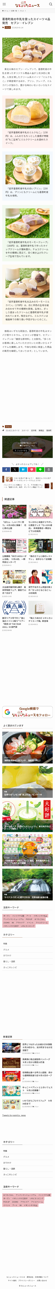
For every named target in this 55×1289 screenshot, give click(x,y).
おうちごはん (40, 919)
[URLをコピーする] (49, 469)
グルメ (8, 27)
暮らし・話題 (9, 961)
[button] (6, 469)
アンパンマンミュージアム (13, 919)
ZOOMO (6, 922)
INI (13, 922)
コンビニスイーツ (12, 430)
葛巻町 (48, 430)
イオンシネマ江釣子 (11, 926)
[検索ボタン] (51, 4)
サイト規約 (12, 1280)
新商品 (41, 430)
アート (28, 916)
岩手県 (33, 430)
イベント (30, 922)
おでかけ (7, 955)
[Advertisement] (27, 389)
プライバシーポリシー (26, 1280)
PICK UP (29, 919)
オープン (6, 916)
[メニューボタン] (4, 4)
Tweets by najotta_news (14, 1115)
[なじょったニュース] (27, 4)
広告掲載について (42, 1277)
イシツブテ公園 (18, 916)
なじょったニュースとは (15, 1277)
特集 (5, 943)
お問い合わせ (42, 1280)
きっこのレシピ (10, 967)
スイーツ (25, 430)
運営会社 (30, 1277)
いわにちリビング (27, 926)
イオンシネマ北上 (40, 916)
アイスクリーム (42, 922)
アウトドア (20, 922)
